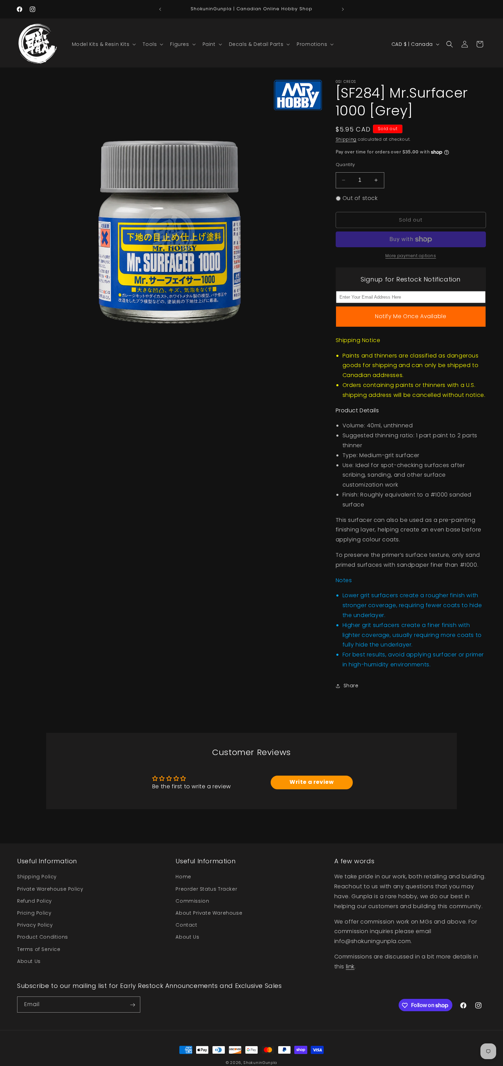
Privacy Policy (35, 924)
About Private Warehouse (209, 913)
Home (183, 876)
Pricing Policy (34, 913)
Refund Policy (34, 900)
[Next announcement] (342, 9)
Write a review (311, 782)
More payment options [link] (410, 256)
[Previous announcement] (160, 9)
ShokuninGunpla (260, 1062)
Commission (192, 900)
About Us (29, 960)
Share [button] (351, 685)
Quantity (345, 164)
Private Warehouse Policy (50, 888)
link (350, 966)
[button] (103, 44)
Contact (186, 924)
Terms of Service (39, 948)
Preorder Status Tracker (206, 888)
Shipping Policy (37, 876)
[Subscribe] (132, 1005)
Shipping (346, 139)
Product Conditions (42, 936)
